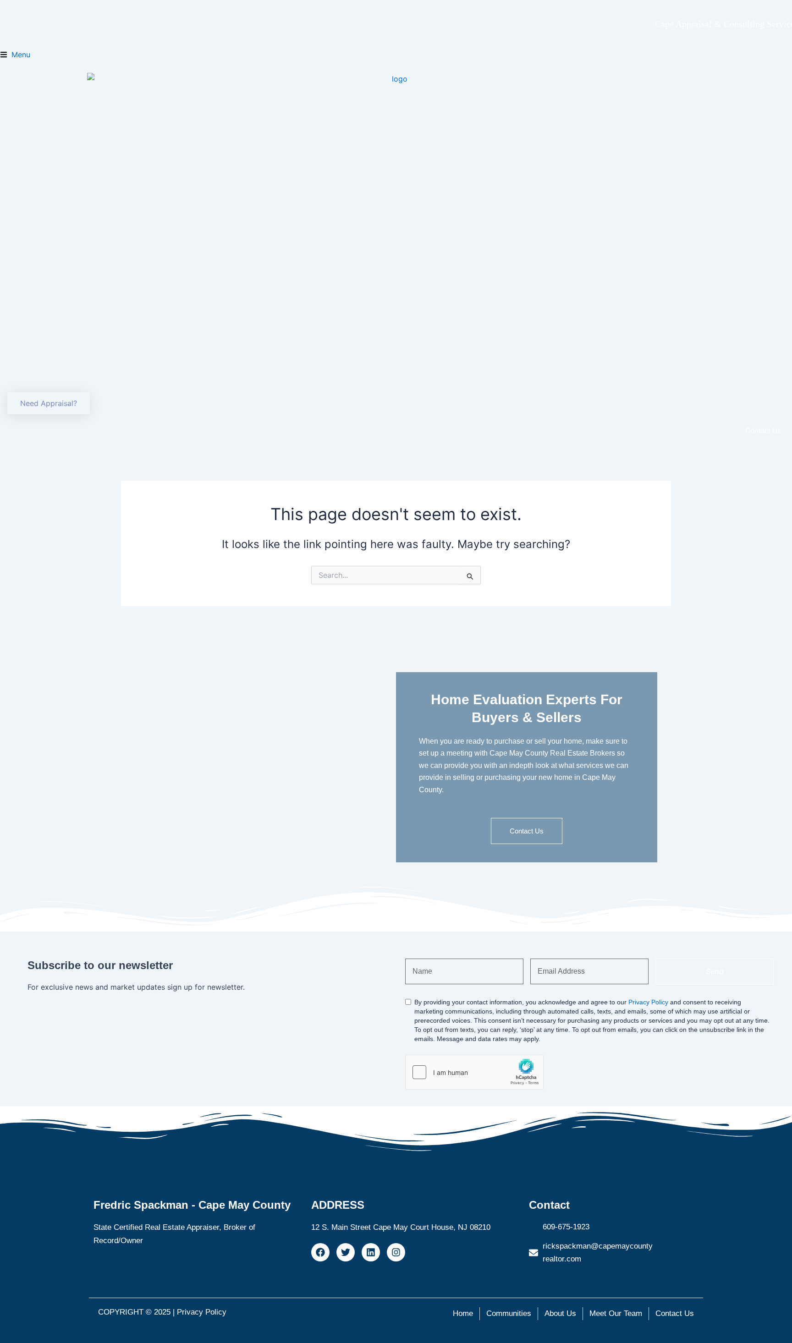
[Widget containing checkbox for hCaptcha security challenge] (474, 1072)
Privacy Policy (648, 1002)
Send (715, 971)
